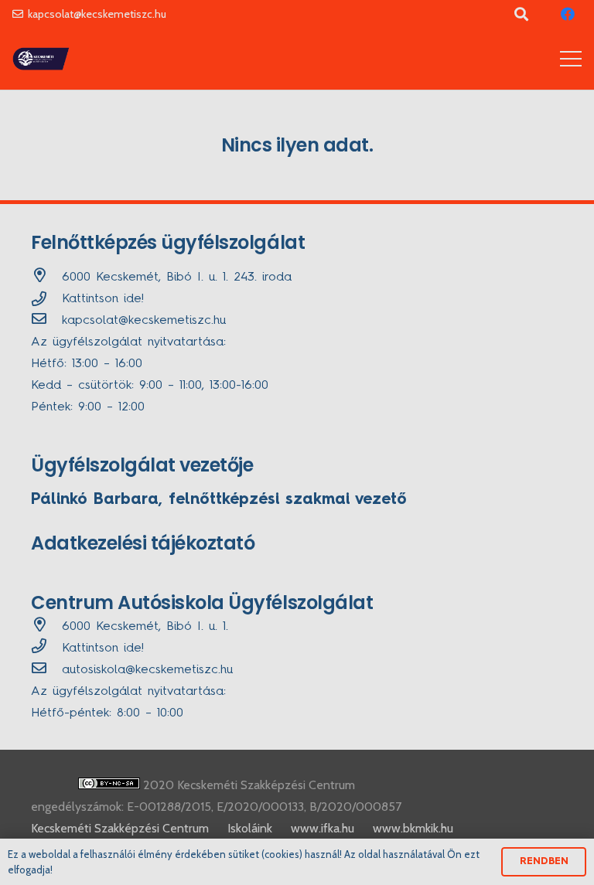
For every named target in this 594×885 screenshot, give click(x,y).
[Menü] (571, 58)
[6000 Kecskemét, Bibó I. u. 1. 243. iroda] (46, 277)
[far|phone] (46, 648)
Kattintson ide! (103, 299)
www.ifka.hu (322, 828)
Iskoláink (249, 828)
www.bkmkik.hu (413, 828)
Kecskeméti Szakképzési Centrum (120, 828)
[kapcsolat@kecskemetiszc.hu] (46, 321)
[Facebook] (568, 14)
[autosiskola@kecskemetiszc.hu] (46, 670)
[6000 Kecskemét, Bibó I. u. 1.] (46, 627)
